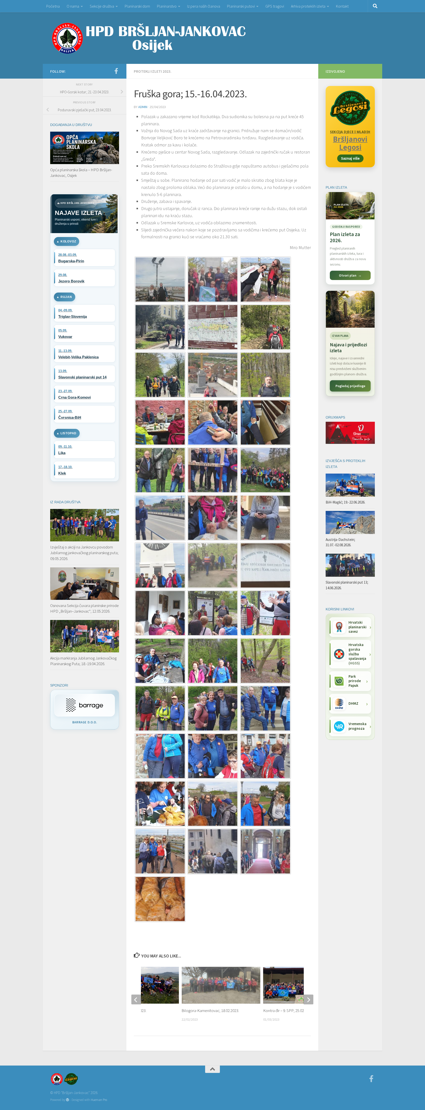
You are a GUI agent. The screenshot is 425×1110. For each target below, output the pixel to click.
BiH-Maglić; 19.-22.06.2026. (345, 502)
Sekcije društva (102, 6)
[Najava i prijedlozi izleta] (350, 309)
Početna (53, 6)
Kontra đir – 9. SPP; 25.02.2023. (288, 1010)
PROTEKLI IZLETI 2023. (152, 71)
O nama (73, 6)
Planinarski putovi (241, 6)
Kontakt (342, 6)
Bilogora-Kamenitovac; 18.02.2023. (210, 1010)
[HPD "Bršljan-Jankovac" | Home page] (148, 38)
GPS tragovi (274, 6)
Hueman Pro (99, 1100)
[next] (308, 999)
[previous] (136, 999)
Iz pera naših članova (203, 6)
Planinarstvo (167, 6)
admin (142, 107)
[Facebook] (116, 71)
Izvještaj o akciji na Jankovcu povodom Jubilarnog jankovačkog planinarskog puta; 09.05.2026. (84, 552)
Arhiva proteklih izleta (308, 6)
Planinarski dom (137, 6)
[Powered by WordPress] (67, 1099)
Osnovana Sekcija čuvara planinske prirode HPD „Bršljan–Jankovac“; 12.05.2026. (84, 608)
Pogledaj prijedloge (350, 386)
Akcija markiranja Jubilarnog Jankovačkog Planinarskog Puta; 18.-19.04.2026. (83, 661)
